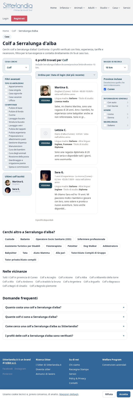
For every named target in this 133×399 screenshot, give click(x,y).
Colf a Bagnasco (111, 281)
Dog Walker (90, 246)
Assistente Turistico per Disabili (22, 246)
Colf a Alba (81, 277)
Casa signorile (15, 93)
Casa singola (15, 90)
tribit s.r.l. (10, 362)
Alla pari (60, 252)
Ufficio (12, 100)
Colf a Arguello (92, 281)
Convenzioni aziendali (114, 364)
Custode (9, 239)
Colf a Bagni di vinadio (15, 285)
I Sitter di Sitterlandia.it (48, 364)
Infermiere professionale (91, 239)
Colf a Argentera (72, 281)
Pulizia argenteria (17, 132)
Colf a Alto (8, 281)
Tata (25, 252)
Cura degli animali (17, 153)
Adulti (91, 7)
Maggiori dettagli (68, 394)
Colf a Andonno (24, 281)
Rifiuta (109, 394)
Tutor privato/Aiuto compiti (20, 259)
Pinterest (7, 373)
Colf (14, 30)
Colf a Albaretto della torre (104, 277)
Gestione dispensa (17, 142)
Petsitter (72, 246)
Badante (25, 239)
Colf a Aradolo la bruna (48, 281)
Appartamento (16, 86)
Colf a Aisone (66, 277)
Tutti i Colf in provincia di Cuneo (20, 277)
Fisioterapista (53, 246)
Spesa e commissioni (19, 166)
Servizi (126, 7)
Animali (78, 7)
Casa (115, 7)
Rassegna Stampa (79, 369)
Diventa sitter (43, 369)
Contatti (73, 383)
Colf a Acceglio (48, 277)
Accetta (123, 394)
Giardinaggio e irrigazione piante (17, 162)
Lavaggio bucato (17, 118)
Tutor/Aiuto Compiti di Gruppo (88, 252)
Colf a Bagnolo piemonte (43, 285)
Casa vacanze (15, 97)
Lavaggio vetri (16, 125)
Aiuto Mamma (42, 252)
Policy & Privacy (77, 378)
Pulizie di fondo (16, 111)
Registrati (19, 18)
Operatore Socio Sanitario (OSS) (53, 239)
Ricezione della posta (19, 156)
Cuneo (111, 89)
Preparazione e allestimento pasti (17, 137)
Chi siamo (74, 364)
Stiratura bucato (16, 121)
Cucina (12, 114)
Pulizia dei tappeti (17, 128)
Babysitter (11, 252)
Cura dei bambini (17, 149)
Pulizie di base (15, 107)
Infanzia (64, 7)
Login (6, 18)
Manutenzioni (15, 146)
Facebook (8, 368)
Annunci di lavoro (45, 373)
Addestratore (110, 246)
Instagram (20, 368)
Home (53, 7)
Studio (103, 7)
